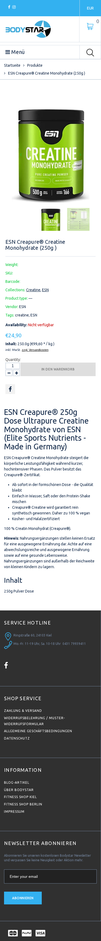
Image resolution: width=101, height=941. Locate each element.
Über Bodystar (19, 790)
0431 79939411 (74, 643)
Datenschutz (17, 738)
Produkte (35, 65)
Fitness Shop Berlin (23, 804)
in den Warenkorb (58, 369)
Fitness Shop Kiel (20, 797)
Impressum (14, 811)
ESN (45, 290)
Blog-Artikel (16, 782)
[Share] (10, 389)
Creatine (33, 290)
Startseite (12, 65)
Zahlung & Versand (23, 710)
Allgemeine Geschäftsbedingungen (38, 731)
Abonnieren (23, 898)
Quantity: (13, 359)
